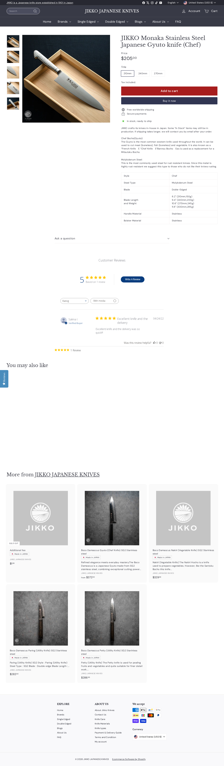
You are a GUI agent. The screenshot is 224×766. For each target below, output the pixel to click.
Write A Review (132, 279)
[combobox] (23, 11)
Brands (63, 22)
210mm (128, 73)
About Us (159, 22)
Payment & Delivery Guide (108, 732)
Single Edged (87, 22)
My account (101, 741)
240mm (142, 73)
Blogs (139, 22)
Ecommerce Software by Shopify (129, 759)
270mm (158, 73)
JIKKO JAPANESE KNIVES (112, 11)
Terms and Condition (105, 737)
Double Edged (115, 22)
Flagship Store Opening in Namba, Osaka (29, 2)
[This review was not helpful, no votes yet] (160, 343)
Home (47, 22)
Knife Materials (102, 723)
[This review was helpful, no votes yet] (154, 343)
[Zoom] (66, 79)
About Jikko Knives (104, 710)
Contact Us (100, 714)
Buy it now (169, 101)
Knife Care (100, 719)
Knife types (100, 728)
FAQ (178, 22)
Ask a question (65, 238)
